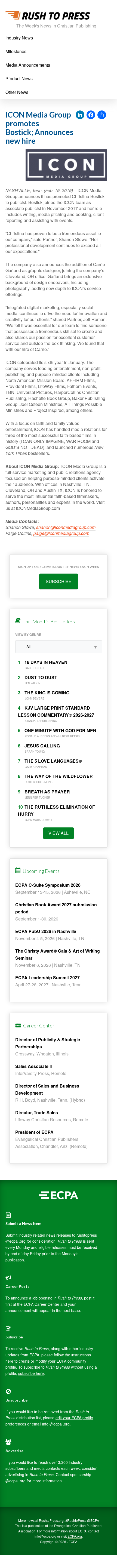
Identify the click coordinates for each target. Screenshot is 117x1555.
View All (58, 833)
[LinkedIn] (80, 115)
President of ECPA (34, 1132)
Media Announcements (27, 65)
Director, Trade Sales (36, 1112)
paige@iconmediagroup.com (61, 533)
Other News (16, 92)
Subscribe (59, 581)
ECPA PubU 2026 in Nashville (45, 931)
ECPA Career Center (41, 1304)
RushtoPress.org (51, 1520)
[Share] (101, 115)
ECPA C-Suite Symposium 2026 (48, 885)
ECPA (73, 1541)
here (9, 1361)
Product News (19, 78)
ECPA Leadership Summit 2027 (47, 977)
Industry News (19, 38)
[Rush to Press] (47, 17)
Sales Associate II (33, 1066)
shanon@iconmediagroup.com (66, 527)
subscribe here (31, 1373)
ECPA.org (74, 1536)
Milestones (15, 51)
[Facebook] (90, 115)
